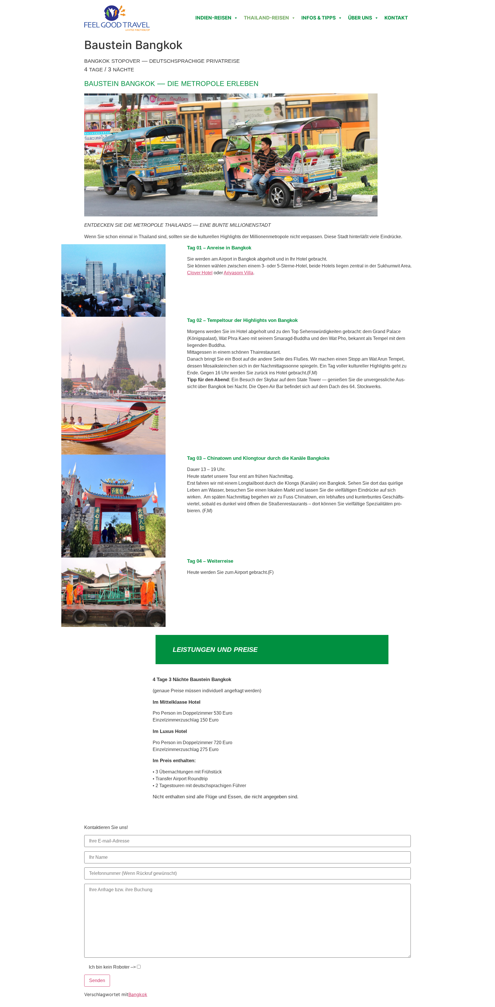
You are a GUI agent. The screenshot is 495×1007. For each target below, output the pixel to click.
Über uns (360, 18)
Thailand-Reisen (266, 18)
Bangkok (137, 994)
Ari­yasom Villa (238, 272)
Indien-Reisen (213, 18)
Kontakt (396, 18)
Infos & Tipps (318, 18)
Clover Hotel (200, 272)
